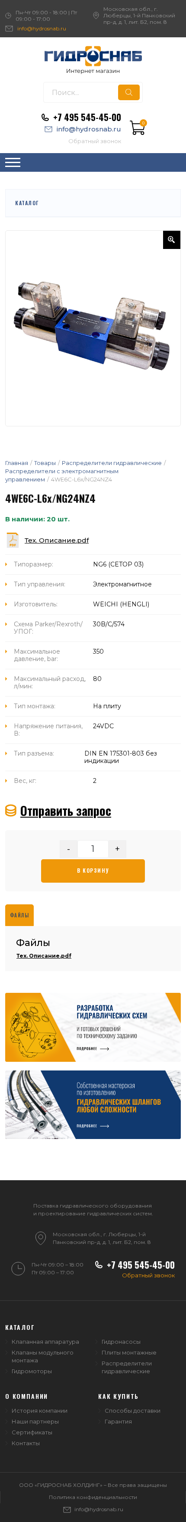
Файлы (19, 915)
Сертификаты (32, 1432)
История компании (39, 1410)
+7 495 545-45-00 (87, 117)
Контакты (26, 1443)
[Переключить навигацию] (12, 162)
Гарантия (118, 1421)
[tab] (19, 915)
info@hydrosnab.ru (41, 28)
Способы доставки (132, 1410)
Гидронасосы (121, 1341)
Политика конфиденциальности (93, 1497)
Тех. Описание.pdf (57, 540)
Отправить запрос (65, 810)
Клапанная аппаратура (45, 1341)
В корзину (93, 870)
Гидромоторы (32, 1371)
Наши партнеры (35, 1421)
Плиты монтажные (129, 1352)
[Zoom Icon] (171, 240)
